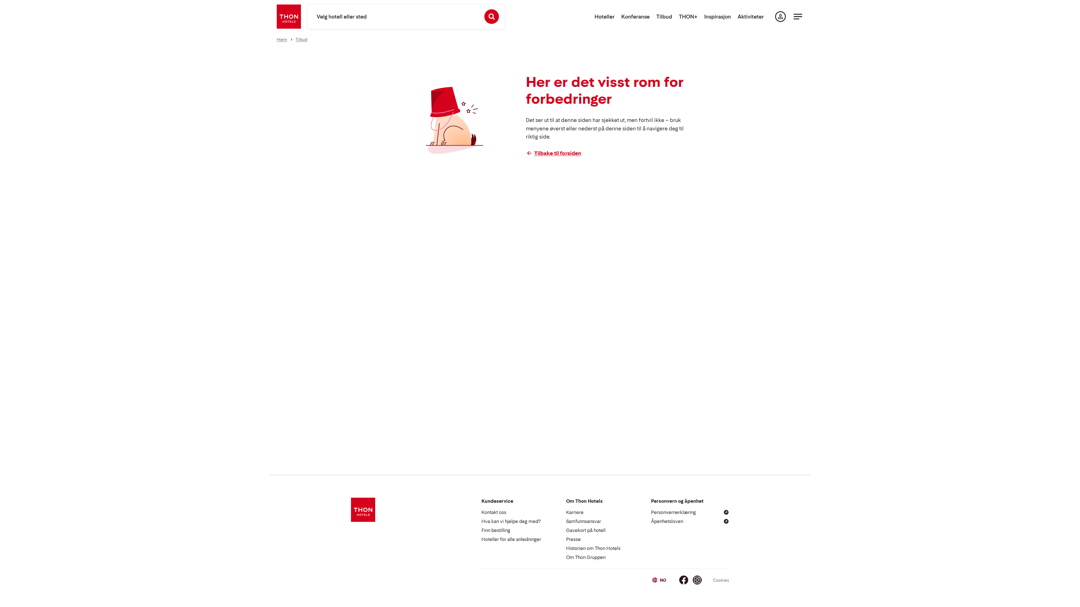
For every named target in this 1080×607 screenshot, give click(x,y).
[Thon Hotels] (289, 16)
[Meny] (798, 16)
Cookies (721, 580)
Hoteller (605, 17)
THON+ (688, 17)
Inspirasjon (717, 17)
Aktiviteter (751, 17)
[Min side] (780, 16)
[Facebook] (683, 580)
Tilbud (664, 17)
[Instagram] (697, 580)
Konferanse (635, 17)
